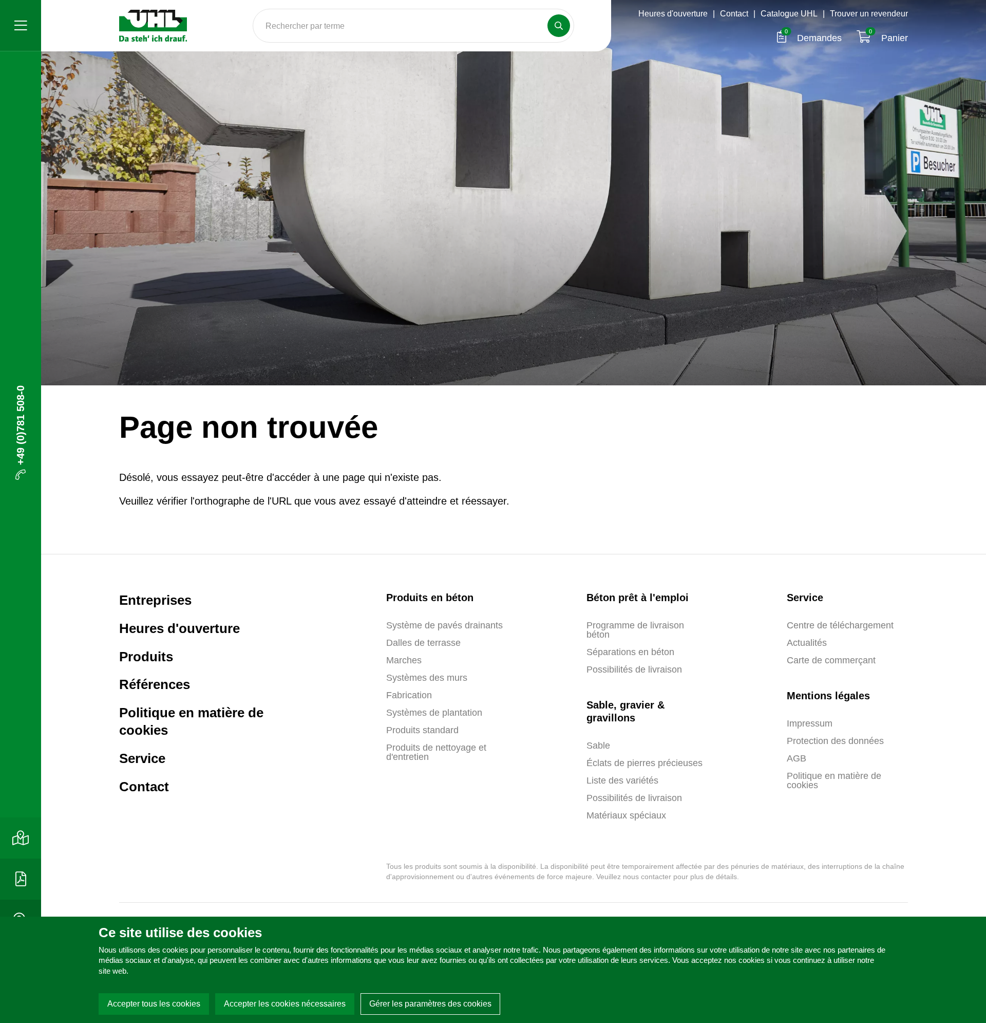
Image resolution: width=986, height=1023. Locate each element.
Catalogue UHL (789, 13)
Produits (146, 656)
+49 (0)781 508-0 (20, 425)
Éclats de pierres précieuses (644, 763)
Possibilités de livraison (634, 669)
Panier (888, 38)
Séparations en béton (630, 652)
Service (142, 758)
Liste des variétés (622, 780)
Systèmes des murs (426, 677)
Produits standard (422, 730)
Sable (598, 745)
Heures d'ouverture (673, 13)
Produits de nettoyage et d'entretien (436, 752)
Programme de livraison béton (635, 630)
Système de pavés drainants (444, 625)
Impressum (809, 723)
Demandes (814, 38)
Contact (734, 13)
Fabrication (409, 695)
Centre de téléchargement (840, 625)
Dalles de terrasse (423, 642)
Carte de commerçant (831, 660)
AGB (796, 758)
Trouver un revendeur (869, 13)
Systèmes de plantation (434, 712)
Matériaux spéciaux (626, 815)
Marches (404, 660)
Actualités (807, 642)
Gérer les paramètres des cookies (430, 1003)
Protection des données (835, 741)
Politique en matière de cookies (191, 721)
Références (154, 684)
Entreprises (155, 600)
